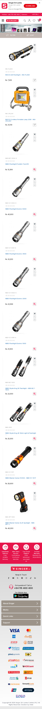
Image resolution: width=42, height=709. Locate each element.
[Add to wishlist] (34, 45)
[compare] (34, 48)
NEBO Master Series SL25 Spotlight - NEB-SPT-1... (20, 523)
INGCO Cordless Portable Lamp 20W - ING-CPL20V (20, 120)
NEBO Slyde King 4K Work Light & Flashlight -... (20, 433)
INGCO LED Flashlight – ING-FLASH (17, 75)
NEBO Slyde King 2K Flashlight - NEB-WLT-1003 (20, 389)
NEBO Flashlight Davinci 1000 (15, 343)
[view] (34, 51)
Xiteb (31, 705)
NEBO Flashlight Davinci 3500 (15, 254)
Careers (24, 14)
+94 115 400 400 (14, 14)
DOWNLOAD (30, 6)
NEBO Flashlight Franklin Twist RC (17, 164)
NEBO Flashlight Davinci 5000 (16, 209)
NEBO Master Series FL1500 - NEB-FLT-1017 (20, 478)
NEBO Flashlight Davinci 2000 (16, 298)
